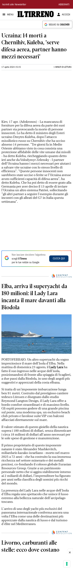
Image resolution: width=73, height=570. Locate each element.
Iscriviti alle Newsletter (14, 5)
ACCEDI (66, 15)
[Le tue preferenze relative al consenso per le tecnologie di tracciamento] (66, 563)
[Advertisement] (28, 96)
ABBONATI (63, 5)
